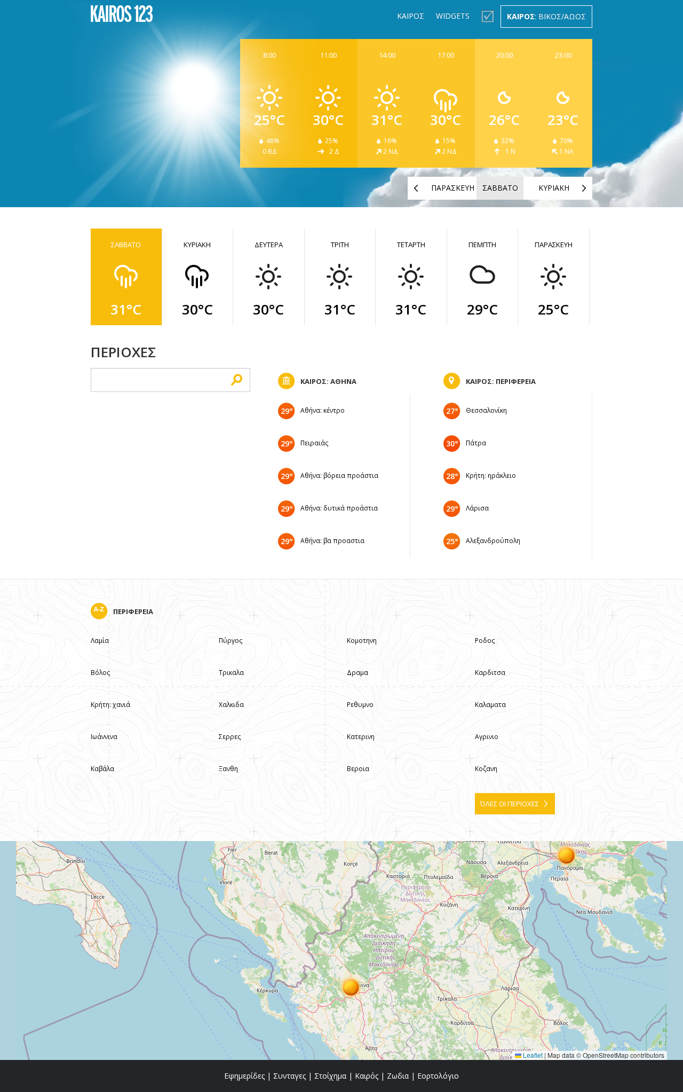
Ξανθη (228, 768)
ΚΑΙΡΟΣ (410, 16)
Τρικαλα (231, 672)
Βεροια (358, 768)
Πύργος (230, 640)
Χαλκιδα (231, 704)
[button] (351, 987)
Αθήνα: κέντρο (322, 410)
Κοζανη (486, 768)
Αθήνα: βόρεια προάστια (339, 475)
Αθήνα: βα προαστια (332, 540)
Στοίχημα (330, 1076)
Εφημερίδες (244, 1076)
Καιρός (366, 1076)
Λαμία (100, 640)
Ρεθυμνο (360, 704)
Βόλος (100, 672)
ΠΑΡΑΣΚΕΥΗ (452, 188)
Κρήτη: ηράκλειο (491, 475)
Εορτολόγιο (438, 1076)
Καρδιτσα (490, 672)
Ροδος (485, 640)
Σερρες (230, 736)
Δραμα (357, 672)
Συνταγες (289, 1076)
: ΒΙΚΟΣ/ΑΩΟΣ (546, 16)
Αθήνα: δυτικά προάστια (339, 508)
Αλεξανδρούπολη (493, 540)
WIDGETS (453, 16)
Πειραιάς (314, 442)
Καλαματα (490, 704)
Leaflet (532, 1054)
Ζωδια (398, 1076)
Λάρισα (477, 508)
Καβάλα (102, 768)
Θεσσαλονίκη (486, 410)
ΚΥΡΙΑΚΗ (553, 188)
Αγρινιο (486, 736)
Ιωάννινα (104, 736)
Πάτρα (476, 442)
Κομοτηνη (362, 640)
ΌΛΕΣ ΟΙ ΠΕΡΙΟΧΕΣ (509, 803)
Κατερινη (361, 736)
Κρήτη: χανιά (110, 704)
